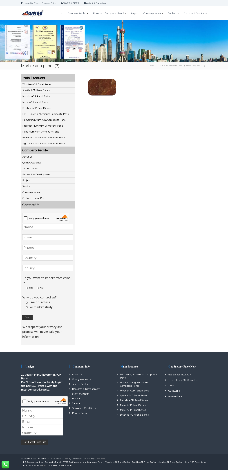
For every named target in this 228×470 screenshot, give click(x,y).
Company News (152, 13)
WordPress (100, 459)
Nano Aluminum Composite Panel (41, 131)
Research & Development (36, 174)
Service (26, 186)
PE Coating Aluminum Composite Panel (44, 120)
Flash (66, 459)
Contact (172, 13)
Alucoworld (174, 390)
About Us (27, 156)
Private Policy (79, 413)
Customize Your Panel (34, 198)
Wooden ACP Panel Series (36, 84)
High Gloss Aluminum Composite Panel (43, 137)
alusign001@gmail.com (187, 380)
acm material (175, 396)
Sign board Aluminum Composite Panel (43, 143)
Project (135, 13)
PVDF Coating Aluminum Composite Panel (45, 114)
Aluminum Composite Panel (108, 13)
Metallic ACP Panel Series (36, 96)
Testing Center (30, 168)
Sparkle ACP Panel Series (36, 90)
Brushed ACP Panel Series (36, 108)
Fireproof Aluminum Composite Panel (42, 125)
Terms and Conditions (195, 13)
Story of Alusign (80, 393)
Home (59, 13)
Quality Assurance (31, 162)
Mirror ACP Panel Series (35, 102)
